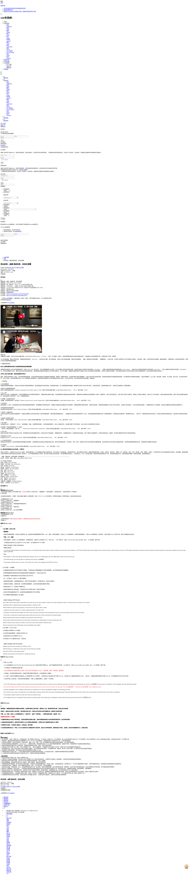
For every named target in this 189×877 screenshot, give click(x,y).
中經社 (8, 864)
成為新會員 (18, 231)
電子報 (8, 850)
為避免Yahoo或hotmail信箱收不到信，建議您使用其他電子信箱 (20, 11)
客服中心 (6, 806)
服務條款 (6, 798)
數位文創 (8, 856)
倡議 (7, 840)
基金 (7, 851)
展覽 (5, 258)
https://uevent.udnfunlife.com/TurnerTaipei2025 (17, 293)
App (7, 873)
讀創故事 (8, 845)
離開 (2, 1)
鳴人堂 (8, 833)
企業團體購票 (7, 803)
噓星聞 (8, 824)
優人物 (8, 847)
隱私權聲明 (9, 813)
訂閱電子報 (6, 805)
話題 (7, 839)
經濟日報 (8, 822)
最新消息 (3, 5)
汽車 (7, 827)
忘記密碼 (3, 142)
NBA (7, 828)
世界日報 (8, 871)
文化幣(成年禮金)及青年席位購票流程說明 (15, 8)
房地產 (8, 853)
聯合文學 (8, 868)
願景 (7, 819)
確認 (2, 2)
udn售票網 (6, 257)
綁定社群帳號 (4, 240)
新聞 (7, 820)
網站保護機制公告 (8, 9)
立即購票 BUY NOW (5, 790)
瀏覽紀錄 (8, 67)
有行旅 (8, 867)
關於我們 (6, 797)
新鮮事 (8, 834)
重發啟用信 (3, 143)
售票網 (8, 862)
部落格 (8, 836)
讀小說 (8, 844)
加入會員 (3, 145)
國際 (7, 831)
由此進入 (12, 302)
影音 (7, 854)
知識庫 (8, 848)
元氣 (7, 837)
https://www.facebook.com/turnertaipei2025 (16, 295)
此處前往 (25, 169)
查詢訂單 (8, 66)
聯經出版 (8, 870)
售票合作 (6, 801)
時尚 (7, 825)
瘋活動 (8, 861)
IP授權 (8, 859)
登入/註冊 (9, 64)
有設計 (8, 858)
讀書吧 (8, 842)
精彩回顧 (6, 800)
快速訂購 (3, 273)
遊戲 (7, 830)
